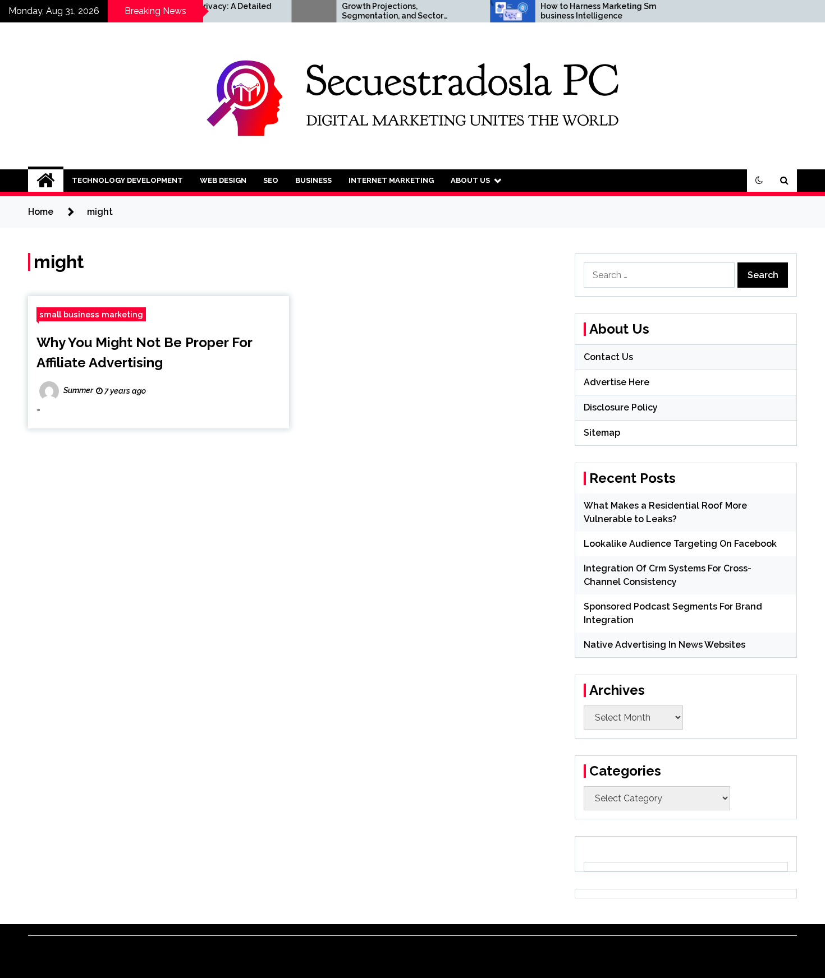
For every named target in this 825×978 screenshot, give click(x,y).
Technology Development (127, 180)
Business (313, 180)
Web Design (223, 180)
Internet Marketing (391, 180)
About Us (470, 180)
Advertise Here (616, 382)
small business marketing (91, 314)
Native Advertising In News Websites (664, 644)
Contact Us (608, 357)
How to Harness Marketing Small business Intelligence (578, 11)
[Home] (45, 180)
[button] (759, 180)
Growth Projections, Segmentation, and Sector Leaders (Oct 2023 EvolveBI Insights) (370, 11)
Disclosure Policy (621, 407)
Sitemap (602, 432)
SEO (270, 180)
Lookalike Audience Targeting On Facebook (680, 543)
